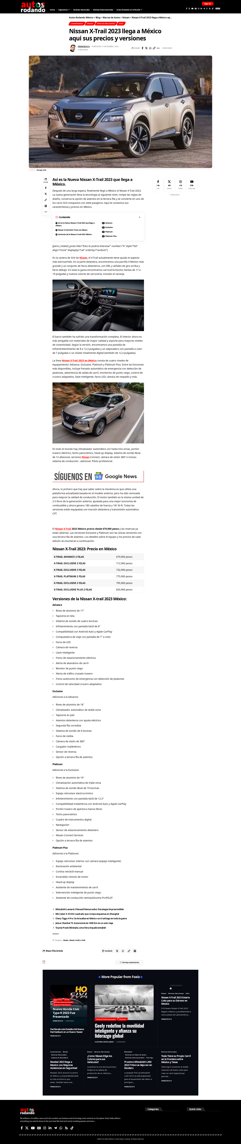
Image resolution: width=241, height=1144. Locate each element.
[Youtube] (191, 185)
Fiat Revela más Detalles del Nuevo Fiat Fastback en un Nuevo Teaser (67, 1030)
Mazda (65, 1052)
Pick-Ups (149, 1058)
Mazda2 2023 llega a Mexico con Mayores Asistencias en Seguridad (63, 1065)
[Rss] (209, 9)
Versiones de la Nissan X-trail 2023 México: (75, 234)
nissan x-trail (74, 940)
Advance (108, 223)
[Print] (46, 206)
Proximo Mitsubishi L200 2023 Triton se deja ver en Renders (138, 1065)
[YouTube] (192, 9)
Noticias (122, 1019)
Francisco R (83, 46)
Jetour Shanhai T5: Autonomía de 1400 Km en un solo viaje (84, 923)
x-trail (82, 940)
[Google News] (195, 9)
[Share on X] (146, 48)
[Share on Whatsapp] (150, 48)
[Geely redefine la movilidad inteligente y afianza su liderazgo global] (124, 1002)
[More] (158, 48)
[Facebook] (186, 9)
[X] (189, 9)
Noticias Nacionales (106, 23)
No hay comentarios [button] (130, 962)
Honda (67, 999)
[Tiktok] (212, 9)
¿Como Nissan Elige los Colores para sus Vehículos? (99, 1059)
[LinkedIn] (201, 9)
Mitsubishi (128, 1052)
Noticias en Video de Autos (135, 1055)
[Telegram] (204, 9)
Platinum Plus (111, 236)
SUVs (121, 23)
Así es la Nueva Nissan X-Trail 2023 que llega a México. (75, 224)
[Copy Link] (154, 48)
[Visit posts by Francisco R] (73, 48)
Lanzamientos (77, 23)
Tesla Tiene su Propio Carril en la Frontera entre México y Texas (176, 1059)
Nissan (90, 23)
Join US (216, 4)
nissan (65, 940)
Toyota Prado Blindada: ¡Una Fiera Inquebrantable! (80, 927)
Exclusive (109, 227)
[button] (208, 4)
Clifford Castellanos (104, 1042)
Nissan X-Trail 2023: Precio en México (72, 230)
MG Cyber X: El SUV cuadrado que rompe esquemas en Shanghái (87, 913)
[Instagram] (198, 9)
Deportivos (58, 999)
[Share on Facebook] (142, 48)
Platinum (109, 232)
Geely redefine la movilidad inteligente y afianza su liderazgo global (119, 1030)
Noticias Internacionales (63, 1002)
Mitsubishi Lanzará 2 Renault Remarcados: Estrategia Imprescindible (89, 909)
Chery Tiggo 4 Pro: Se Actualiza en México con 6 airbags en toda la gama (91, 918)
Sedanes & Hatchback (62, 1005)
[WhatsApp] (206, 9)
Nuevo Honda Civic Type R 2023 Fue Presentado (66, 1013)
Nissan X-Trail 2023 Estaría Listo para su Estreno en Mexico (175, 1000)
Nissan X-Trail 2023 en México (79, 360)
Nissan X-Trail (63, 528)
